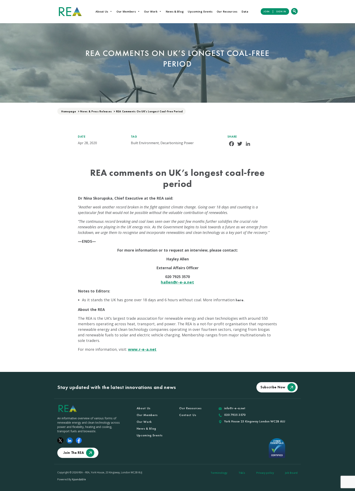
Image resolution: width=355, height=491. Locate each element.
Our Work (151, 11)
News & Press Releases (96, 111)
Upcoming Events (200, 11)
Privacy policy (265, 473)
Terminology (219, 473)
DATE (81, 137)
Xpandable (79, 479)
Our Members (126, 11)
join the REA (73, 452)
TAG (134, 137)
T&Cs (242, 473)
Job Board (291, 473)
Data (245, 11)
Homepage (68, 111)
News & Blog (175, 11)
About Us (102, 11)
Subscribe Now (272, 387)
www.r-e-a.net (142, 349)
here (240, 300)
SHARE (232, 137)
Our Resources (227, 11)
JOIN (267, 11)
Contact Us (187, 415)
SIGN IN (281, 11)
